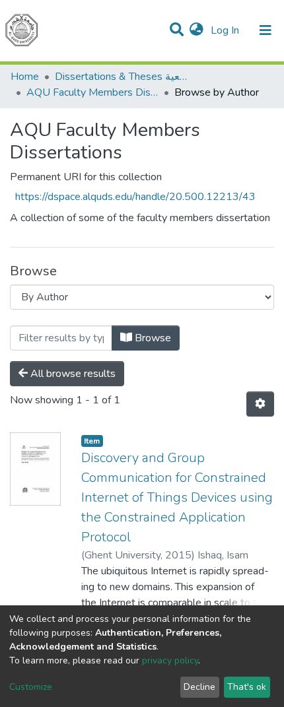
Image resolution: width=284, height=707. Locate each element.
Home (25, 76)
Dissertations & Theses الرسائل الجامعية (121, 76)
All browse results (72, 373)
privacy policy (170, 660)
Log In (226, 30)
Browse (151, 338)
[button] (196, 30)
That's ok (246, 687)
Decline (199, 687)
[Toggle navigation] (265, 30)
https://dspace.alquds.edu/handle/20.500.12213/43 (135, 196)
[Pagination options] (260, 404)
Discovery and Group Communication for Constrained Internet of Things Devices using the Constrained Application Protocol (177, 497)
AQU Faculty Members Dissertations (92, 92)
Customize (30, 687)
